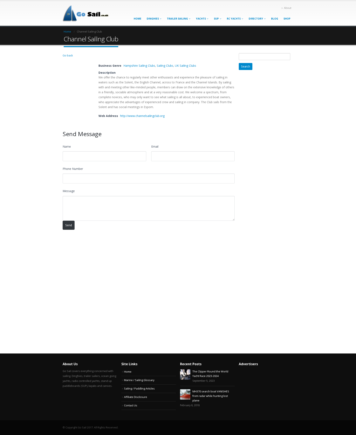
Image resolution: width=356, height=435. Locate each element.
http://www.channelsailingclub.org (142, 116)
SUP (216, 18)
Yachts (201, 18)
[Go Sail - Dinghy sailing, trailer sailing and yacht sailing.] (88, 13)
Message (69, 191)
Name (67, 146)
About (287, 8)
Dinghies (153, 18)
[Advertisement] (270, 138)
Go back (68, 55)
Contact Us (130, 405)
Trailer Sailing (177, 18)
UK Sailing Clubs (185, 66)
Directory (256, 18)
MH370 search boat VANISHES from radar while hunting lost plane (210, 396)
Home (137, 18)
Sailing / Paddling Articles (139, 388)
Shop (286, 18)
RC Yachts (234, 18)
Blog (274, 18)
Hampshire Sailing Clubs (139, 66)
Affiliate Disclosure (135, 397)
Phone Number (73, 169)
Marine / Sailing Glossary (139, 380)
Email (154, 146)
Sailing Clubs (165, 66)
